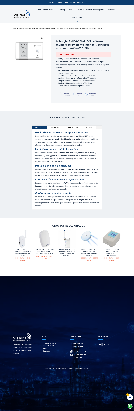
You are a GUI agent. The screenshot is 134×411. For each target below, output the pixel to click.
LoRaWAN (78, 10)
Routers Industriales (45, 10)
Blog (66, 2)
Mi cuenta (52, 2)
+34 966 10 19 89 (81, 351)
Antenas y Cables (64, 10)
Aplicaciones (73, 127)
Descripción (39, 127)
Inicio (14, 28)
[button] (42, 38)
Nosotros (73, 2)
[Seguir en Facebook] (104, 344)
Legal (64, 368)
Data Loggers (77, 17)
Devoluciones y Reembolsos (78, 368)
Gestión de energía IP (94, 10)
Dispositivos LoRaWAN (23, 28)
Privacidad (57, 368)
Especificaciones (56, 127)
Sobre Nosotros (49, 343)
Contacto (81, 2)
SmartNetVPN (49, 346)
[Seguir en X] (108, 344)
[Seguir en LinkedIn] (100, 344)
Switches (110, 10)
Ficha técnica (88, 127)
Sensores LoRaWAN (36, 28)
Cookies (48, 368)
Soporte (60, 2)
